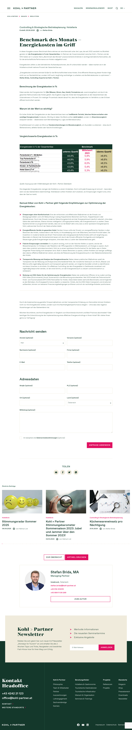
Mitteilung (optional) (27, 410)
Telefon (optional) (73, 362)
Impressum (100, 725)
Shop (110, 8)
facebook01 (63, 472)
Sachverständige (60, 702)
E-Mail (22, 362)
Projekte (106, 680)
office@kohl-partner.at (17, 698)
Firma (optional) (73, 350)
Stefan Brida (47, 30)
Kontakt (7, 704)
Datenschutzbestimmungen (47, 438)
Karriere (56, 706)
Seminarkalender (95, 8)
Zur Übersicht (54, 557)
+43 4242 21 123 (13, 693)
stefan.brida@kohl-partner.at (63, 585)
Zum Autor (80, 599)
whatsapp (76, 472)
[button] (3, 543)
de (122, 8)
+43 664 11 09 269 (58, 592)
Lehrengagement (60, 699)
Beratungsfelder (82, 680)
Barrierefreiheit (124, 725)
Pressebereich (124, 691)
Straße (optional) (26, 386)
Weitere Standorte (14, 707)
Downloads (123, 695)
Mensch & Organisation (84, 695)
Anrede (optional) (26, 338)
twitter (69, 472)
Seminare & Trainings (83, 699)
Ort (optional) (25, 398)
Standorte (122, 680)
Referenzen (107, 684)
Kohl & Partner (59, 680)
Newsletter (122, 699)
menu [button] (8, 8)
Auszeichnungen (60, 695)
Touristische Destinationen (86, 688)
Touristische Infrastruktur (85, 691)
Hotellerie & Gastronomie (85, 684)
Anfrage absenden (99, 445)
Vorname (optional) (74, 338)
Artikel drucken (76, 557)
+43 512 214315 (57, 589)
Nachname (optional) (28, 350)
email (56, 472)
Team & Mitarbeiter (61, 688)
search (117, 8)
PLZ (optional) (72, 386)
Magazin (78, 8)
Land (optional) (73, 398)
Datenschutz (111, 725)
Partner (56, 691)
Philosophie (58, 684)
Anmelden (106, 647)
